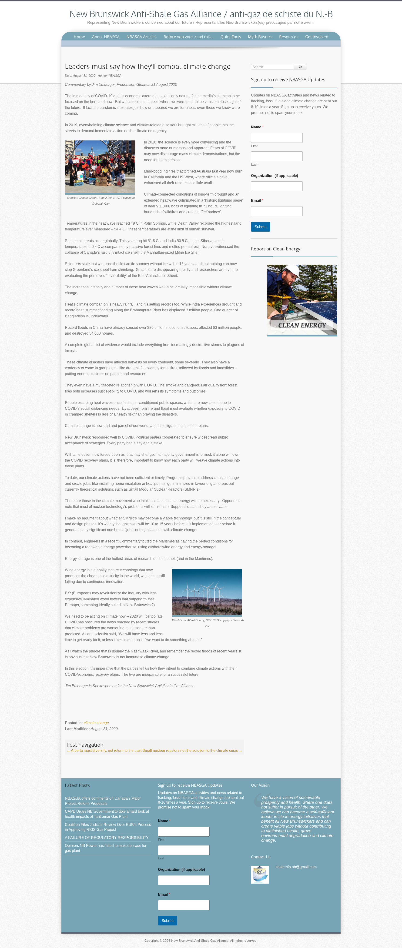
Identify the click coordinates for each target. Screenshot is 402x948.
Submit (261, 227)
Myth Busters (260, 36)
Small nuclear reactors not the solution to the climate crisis (192, 750)
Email (257, 201)
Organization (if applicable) (274, 176)
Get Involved (316, 36)
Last (254, 164)
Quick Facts (231, 36)
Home (79, 36)
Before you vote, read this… (189, 36)
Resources (288, 36)
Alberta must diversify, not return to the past (104, 750)
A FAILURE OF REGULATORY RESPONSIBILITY (107, 838)
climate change (96, 723)
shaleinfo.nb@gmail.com (296, 867)
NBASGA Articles (142, 36)
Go (300, 67)
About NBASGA (106, 36)
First (254, 146)
